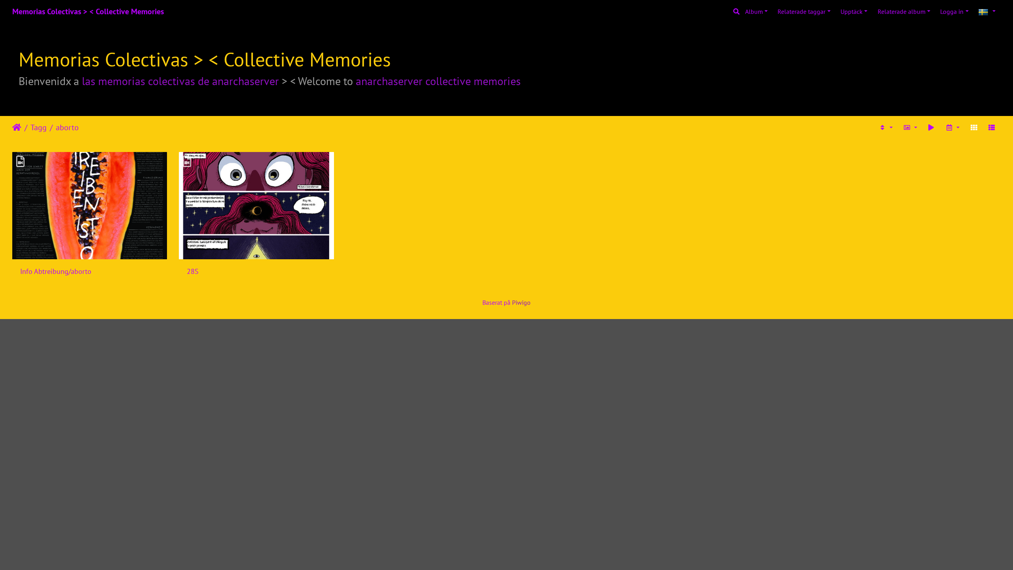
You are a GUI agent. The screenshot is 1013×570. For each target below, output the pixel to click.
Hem (16, 127)
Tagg (38, 127)
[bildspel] (931, 127)
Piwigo (521, 302)
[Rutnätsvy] (974, 127)
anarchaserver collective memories (438, 81)
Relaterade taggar (801, 11)
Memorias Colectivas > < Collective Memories (88, 11)
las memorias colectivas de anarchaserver (180, 81)
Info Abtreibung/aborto (55, 271)
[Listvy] (992, 127)
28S (193, 271)
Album (754, 11)
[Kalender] (952, 127)
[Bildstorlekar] (910, 127)
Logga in (952, 11)
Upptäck (851, 11)
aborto (67, 127)
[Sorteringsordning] (885, 127)
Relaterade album (902, 11)
